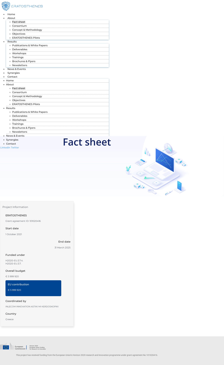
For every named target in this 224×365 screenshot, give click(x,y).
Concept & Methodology (27, 29)
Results (12, 41)
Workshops (19, 53)
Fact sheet (18, 21)
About (11, 18)
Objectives (18, 33)
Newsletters (19, 65)
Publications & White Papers (30, 45)
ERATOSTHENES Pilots (26, 37)
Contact (12, 76)
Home (11, 14)
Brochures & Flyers (23, 61)
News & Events (16, 69)
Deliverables (19, 49)
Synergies (13, 72)
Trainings (17, 57)
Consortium (19, 25)
